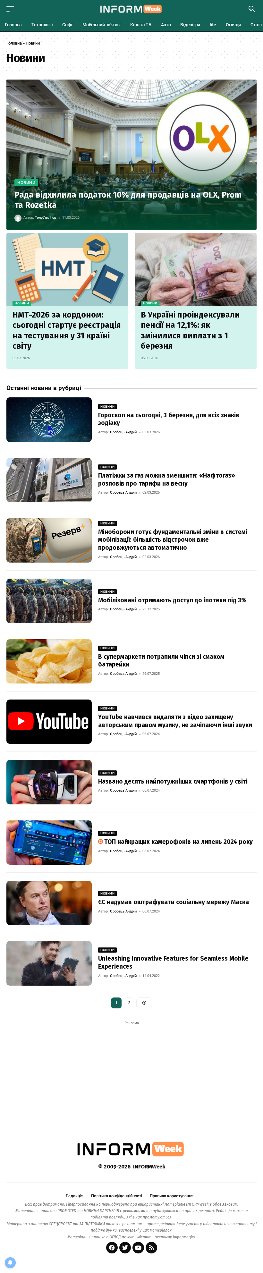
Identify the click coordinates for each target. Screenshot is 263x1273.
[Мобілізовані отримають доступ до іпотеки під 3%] (49, 601)
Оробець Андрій (123, 432)
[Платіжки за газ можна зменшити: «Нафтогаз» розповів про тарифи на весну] (49, 480)
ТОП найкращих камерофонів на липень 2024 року (178, 841)
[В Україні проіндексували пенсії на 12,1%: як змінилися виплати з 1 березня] (196, 269)
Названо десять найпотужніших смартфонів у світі (173, 781)
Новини (26, 182)
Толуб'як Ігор (45, 218)
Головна (14, 43)
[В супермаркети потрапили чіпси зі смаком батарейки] (49, 661)
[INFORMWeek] (131, 9)
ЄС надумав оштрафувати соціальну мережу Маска (173, 902)
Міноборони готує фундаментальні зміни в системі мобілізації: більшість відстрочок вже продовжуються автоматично (172, 539)
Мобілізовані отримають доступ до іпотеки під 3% (172, 600)
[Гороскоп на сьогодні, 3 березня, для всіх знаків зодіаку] (49, 419)
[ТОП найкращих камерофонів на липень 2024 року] (49, 842)
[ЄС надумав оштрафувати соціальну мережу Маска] (49, 903)
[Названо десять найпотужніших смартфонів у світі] (49, 782)
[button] (11, 9)
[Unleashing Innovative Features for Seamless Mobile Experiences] (49, 963)
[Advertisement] (131, 1073)
